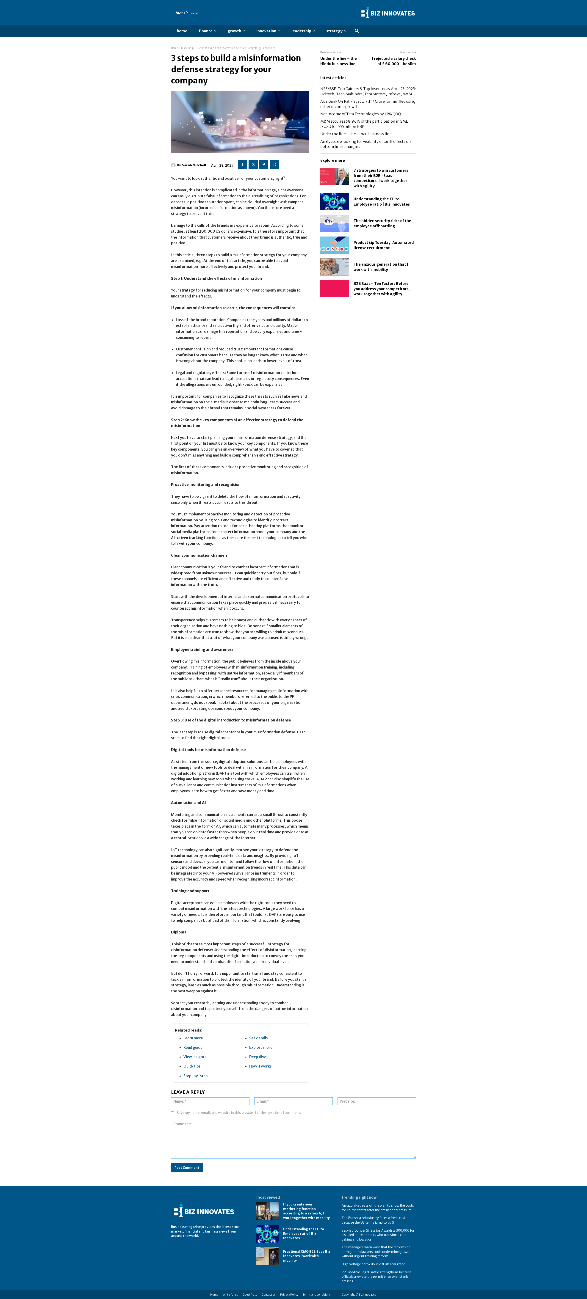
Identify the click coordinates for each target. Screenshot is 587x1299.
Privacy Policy (289, 1294)
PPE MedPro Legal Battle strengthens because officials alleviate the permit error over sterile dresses (377, 1276)
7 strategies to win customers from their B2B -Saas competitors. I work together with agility (381, 178)
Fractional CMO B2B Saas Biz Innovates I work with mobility (306, 1256)
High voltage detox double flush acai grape (373, 1264)
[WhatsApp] (274, 164)
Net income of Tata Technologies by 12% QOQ (360, 114)
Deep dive (257, 1056)
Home (174, 48)
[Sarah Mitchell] (174, 165)
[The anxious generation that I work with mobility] (334, 266)
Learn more (193, 1038)
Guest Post (250, 1294)
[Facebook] (242, 164)
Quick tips (192, 1066)
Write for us (230, 1294)
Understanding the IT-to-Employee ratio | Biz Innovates (304, 1233)
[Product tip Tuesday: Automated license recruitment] (334, 245)
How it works (260, 1066)
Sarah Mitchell (194, 165)
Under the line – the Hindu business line (356, 134)
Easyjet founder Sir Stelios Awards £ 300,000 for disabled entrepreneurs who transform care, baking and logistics (378, 1234)
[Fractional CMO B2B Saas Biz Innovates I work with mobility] (267, 1256)
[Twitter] (253, 164)
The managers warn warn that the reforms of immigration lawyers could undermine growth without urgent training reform (376, 1251)
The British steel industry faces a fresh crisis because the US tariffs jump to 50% (374, 1220)
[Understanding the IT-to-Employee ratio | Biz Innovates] (334, 201)
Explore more (260, 1047)
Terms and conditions (317, 1294)
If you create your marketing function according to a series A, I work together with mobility (306, 1211)
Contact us (269, 1294)
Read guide (192, 1047)
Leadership (187, 48)
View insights (194, 1056)
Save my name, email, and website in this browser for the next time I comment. (239, 1113)
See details (258, 1038)
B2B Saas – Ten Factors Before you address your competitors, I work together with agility (383, 288)
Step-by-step (195, 1075)
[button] (357, 31)
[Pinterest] (263, 164)
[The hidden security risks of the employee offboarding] (334, 223)
